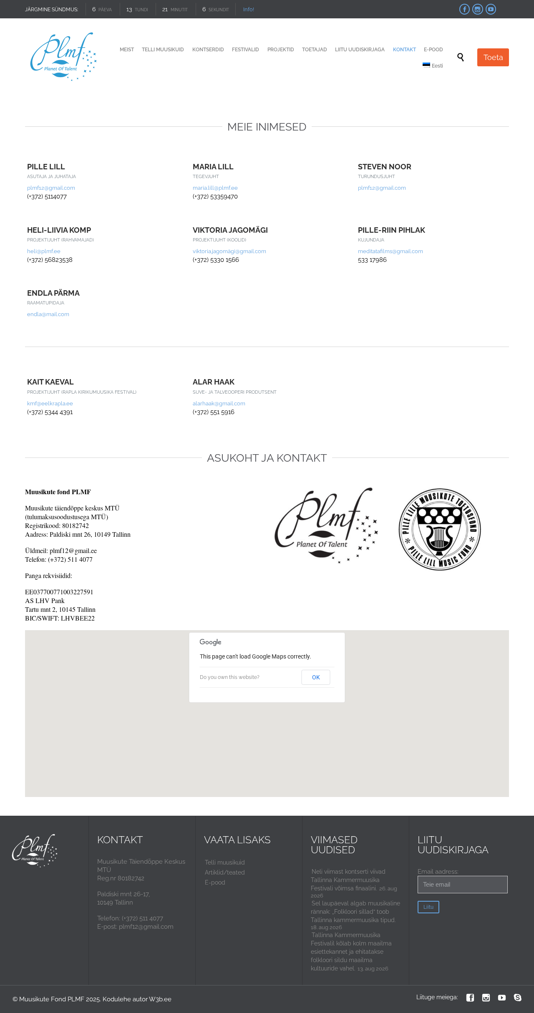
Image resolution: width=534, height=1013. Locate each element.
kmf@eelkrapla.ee (50, 403)
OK (316, 677)
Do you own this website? (229, 677)
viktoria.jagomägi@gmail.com (229, 251)
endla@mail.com (48, 314)
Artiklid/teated (225, 872)
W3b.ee (160, 999)
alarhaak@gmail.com (219, 403)
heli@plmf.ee (43, 251)
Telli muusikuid (225, 862)
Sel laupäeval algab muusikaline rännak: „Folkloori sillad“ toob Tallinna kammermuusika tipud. (355, 911)
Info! (248, 9)
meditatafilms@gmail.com (390, 251)
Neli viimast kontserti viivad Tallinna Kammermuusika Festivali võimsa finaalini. (348, 880)
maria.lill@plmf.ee (215, 188)
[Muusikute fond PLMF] (64, 57)
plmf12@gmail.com (51, 188)
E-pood (215, 882)
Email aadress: (438, 871)
